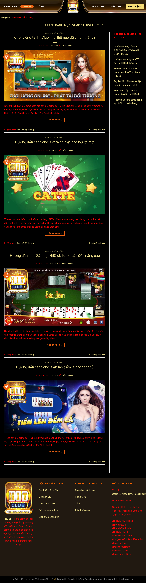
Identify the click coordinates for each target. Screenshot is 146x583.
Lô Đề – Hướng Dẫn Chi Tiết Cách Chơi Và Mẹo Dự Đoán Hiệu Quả (127, 50)
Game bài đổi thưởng (54, 33)
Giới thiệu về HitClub (49, 490)
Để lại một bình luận (97, 130)
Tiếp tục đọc (54, 120)
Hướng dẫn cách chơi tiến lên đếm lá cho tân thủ (55, 367)
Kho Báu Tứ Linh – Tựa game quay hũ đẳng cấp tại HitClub (127, 72)
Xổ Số (40, 6)
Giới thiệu (134, 6)
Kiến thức (116, 6)
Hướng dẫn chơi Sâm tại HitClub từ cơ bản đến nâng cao (55, 255)
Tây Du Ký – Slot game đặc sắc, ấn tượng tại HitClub (127, 83)
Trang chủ (10, 6)
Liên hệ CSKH (45, 496)
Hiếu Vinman (67, 46)
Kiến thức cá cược (84, 510)
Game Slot (80, 496)
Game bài (27, 6)
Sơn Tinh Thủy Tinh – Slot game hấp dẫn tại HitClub (127, 92)
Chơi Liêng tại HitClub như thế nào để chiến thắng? (54, 37)
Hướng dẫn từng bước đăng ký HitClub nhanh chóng (128, 101)
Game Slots (98, 6)
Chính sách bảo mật (48, 503)
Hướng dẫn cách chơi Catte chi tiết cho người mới (54, 142)
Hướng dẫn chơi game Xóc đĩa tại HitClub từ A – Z (127, 61)
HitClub (8, 518)
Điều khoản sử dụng (48, 510)
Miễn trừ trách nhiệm (49, 516)
